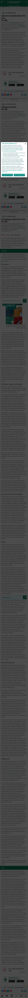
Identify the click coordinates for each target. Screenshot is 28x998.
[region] (14, 159)
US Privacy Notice (19, 149)
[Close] (25, 143)
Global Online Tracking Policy (10, 151)
